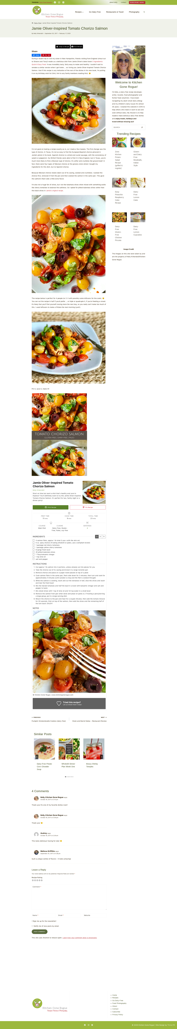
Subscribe (116, 1012)
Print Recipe (77, 46)
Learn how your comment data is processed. (80, 938)
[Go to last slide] (36, 757)
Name (35, 915)
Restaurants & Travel (114, 12)
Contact (123, 2)
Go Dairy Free (95, 12)
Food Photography (119, 1003)
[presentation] (44, 748)
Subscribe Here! (137, 2)
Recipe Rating (37, 877)
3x (104, 536)
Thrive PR (171, 1025)
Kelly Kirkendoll (38, 33)
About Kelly (113, 2)
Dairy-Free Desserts (45, 2)
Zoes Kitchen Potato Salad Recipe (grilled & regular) (119, 160)
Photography (134, 12)
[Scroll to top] (172, 1021)
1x (97, 536)
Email (61, 915)
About (114, 1006)
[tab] (65, 776)
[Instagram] (59, 2)
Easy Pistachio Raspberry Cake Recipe (119, 197)
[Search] (142, 127)
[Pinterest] (63, 2)
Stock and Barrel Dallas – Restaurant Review (89, 719)
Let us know (67, 705)
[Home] (32, 23)
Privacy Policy (117, 1015)
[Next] (101, 757)
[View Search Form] (144, 12)
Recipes (115, 998)
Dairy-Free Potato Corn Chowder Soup (44, 766)
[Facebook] (55, 2)
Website (87, 915)
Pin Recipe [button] (89, 507)
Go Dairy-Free (117, 1000)
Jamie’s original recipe (54, 191)
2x (100, 536)
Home (114, 995)
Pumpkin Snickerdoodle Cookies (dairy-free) (49, 719)
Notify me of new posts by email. (46, 926)
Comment (37, 887)
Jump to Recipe (63, 46)
